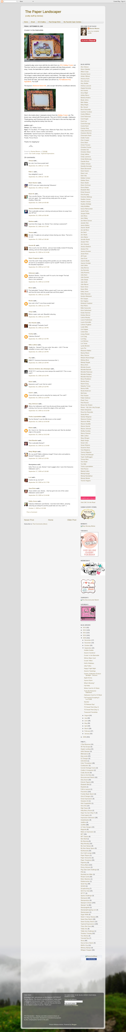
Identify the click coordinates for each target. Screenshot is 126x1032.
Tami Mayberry (85, 450)
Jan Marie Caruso (86, 220)
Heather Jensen (86, 199)
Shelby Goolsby (85, 431)
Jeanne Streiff (85, 227)
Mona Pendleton (86, 379)
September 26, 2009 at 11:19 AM (39, 445)
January (87, 733)
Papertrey (84, 862)
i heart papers (85, 815)
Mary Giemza (85, 355)
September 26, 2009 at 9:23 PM (39, 458)
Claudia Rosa (85, 161)
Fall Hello (87, 685)
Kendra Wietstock (86, 296)
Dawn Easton (33, 183)
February (87, 731)
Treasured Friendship (90, 712)
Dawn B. (31, 193)
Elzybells (83, 787)
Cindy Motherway (86, 159)
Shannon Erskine (86, 419)
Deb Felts (84, 175)
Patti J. (31, 171)
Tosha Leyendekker (35, 416)
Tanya (31, 311)
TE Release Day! (89, 704)
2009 (84, 638)
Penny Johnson (85, 867)
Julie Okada (84, 279)
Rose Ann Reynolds (87, 412)
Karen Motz (84, 289)
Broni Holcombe (86, 109)
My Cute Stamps (86, 846)
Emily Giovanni (85, 192)
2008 (84, 737)
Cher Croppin (85, 140)
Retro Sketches (85, 879)
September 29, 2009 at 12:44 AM (39, 495)
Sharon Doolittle (86, 424)
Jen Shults (84, 234)
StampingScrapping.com (88, 910)
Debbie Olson (85, 180)
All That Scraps (85, 746)
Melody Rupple (85, 362)
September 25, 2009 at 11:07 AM (39, 267)
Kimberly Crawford (86, 303)
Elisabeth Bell (85, 784)
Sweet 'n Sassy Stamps (88, 917)
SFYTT (83, 893)
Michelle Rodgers (86, 374)
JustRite (83, 824)
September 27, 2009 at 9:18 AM (39, 471)
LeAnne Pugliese (86, 324)
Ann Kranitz (33, 322)
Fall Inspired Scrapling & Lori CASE (91, 698)
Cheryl (31, 160)
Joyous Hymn (88, 680)
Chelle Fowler (85, 138)
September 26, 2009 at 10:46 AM (39, 421)
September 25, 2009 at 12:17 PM (39, 305)
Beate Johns (84, 100)
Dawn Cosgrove (34, 258)
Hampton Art (84, 801)
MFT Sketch (84, 836)
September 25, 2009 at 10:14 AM (39, 252)
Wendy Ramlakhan (87, 476)
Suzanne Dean (85, 447)
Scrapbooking (85, 888)
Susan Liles (84, 443)
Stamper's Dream (86, 902)
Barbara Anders (85, 97)
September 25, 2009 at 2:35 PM (39, 328)
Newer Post (29, 520)
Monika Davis (85, 381)
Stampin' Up (84, 905)
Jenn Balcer (84, 237)
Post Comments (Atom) (40, 524)
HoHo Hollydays (89, 663)
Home (26, 22)
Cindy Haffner (85, 154)
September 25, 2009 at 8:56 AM (39, 215)
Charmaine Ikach (86, 135)
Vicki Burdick (33, 440)
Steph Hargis (85, 440)
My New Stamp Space (87, 848)
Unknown (32, 273)
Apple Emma (88, 678)
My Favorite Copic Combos (72, 22)
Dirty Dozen (84, 780)
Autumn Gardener (89, 653)
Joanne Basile (85, 261)
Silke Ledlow (33, 345)
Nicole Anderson (86, 391)
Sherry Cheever (86, 433)
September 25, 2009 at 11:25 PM (39, 397)
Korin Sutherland (86, 310)
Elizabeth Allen (85, 190)
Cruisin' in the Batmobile (91, 655)
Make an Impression (87, 832)
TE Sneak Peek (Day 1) (91, 709)
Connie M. (32, 245)
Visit (88, 502)
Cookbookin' (84, 765)
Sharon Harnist (85, 426)
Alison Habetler (85, 69)
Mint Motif (84, 839)
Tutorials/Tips (85, 938)
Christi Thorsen (85, 145)
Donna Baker (85, 187)
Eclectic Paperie (86, 782)
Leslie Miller (84, 327)
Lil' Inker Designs (86, 827)
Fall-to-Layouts (85, 789)
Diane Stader (85, 183)
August (86, 715)
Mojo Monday (85, 843)
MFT (82, 834)
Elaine (31, 427)
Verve (82, 940)
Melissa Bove (85, 360)
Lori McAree (84, 341)
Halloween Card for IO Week (93, 695)
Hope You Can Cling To (88, 813)
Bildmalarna (84, 754)
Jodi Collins (84, 265)
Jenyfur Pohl (84, 242)
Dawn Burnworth (86, 168)
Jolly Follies (87, 666)
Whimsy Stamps (86, 947)
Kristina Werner (85, 315)
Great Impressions (86, 798)
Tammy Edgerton (86, 452)
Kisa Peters (84, 305)
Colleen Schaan (86, 164)
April (86, 726)
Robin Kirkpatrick (86, 410)
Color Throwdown (86, 763)
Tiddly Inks (84, 928)
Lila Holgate (84, 329)
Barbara (31, 221)
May (86, 723)
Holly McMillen (85, 206)
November (87, 643)
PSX (82, 872)
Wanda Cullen (85, 471)
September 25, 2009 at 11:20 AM (39, 282)
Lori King (83, 339)
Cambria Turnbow (86, 112)
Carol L (31, 392)
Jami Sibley (84, 218)
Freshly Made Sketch (87, 794)
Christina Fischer (86, 147)
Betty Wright (33, 451)
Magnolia (83, 829)
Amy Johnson (33, 403)
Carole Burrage (85, 123)
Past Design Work (55, 22)
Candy (31, 334)
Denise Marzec (94, 28)
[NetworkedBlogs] (91, 956)
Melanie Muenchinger (87, 357)
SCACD (83, 886)
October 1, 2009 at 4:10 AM (37, 508)
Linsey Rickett (85, 334)
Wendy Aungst (85, 473)
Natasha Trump (85, 386)
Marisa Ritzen (85, 353)
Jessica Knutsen (86, 251)
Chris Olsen (84, 142)
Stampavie (84, 898)
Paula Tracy (84, 400)
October (87, 645)
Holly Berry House (86, 810)
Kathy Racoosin (85, 294)
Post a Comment (32, 512)
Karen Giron (84, 287)
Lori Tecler (84, 343)
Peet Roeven (85, 402)
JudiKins (83, 822)
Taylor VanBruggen (87, 457)
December (87, 640)
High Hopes (84, 808)
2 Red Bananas (85, 744)
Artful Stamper (85, 751)
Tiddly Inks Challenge (87, 931)
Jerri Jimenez (85, 244)
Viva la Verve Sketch (87, 943)
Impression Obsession (88, 817)
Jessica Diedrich (34, 208)
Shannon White (85, 421)
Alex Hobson (85, 67)
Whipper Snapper (86, 950)
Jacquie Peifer (85, 213)
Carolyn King (85, 128)
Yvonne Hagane (86, 480)
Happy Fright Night (90, 668)
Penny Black (84, 865)
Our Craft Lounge (34, 153)
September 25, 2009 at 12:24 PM (39, 317)
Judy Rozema (85, 272)
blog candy (84, 756)
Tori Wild (83, 464)
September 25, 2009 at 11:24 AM (39, 294)
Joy (30, 357)
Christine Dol (85, 149)
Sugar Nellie (84, 914)
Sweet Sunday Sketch (87, 921)
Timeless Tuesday (86, 933)
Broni (30, 288)
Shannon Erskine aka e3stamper (39, 369)
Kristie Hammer (85, 313)
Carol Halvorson (86, 116)
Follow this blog (91, 959)
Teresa (31, 232)
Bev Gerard (84, 107)
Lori (30, 477)
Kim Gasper (84, 298)
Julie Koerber (85, 277)
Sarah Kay (84, 884)
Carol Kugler (84, 119)
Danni (31, 381)
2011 (84, 632)
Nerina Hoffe (85, 388)
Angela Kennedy (86, 88)
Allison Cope (84, 71)
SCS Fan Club (85, 891)
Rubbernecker (85, 881)
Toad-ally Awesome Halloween (90, 691)
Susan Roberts (85, 445)
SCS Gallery (42, 22)
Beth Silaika (84, 102)
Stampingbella (85, 907)
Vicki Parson (84, 469)
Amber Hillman (85, 76)
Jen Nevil (83, 232)
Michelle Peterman (86, 372)
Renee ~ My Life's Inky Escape (90, 407)
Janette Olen (85, 223)
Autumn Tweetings (90, 671)
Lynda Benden (85, 346)
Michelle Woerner (86, 376)
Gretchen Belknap (86, 197)
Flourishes (84, 791)
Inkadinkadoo (85, 820)
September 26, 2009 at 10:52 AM (39, 434)
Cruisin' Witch (88, 660)
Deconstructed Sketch (87, 777)
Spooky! (86, 702)
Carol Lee (84, 121)
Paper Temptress (86, 860)
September (88, 648)
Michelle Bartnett (86, 369)
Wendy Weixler (85, 478)
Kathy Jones (33, 501)
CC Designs (84, 758)
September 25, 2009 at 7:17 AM (39, 166)
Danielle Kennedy (86, 166)
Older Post (71, 520)
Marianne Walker (86, 350)
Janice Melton (85, 225)
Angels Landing (85, 749)
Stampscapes (85, 912)
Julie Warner (84, 284)
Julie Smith (84, 282)
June (86, 720)
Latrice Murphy (85, 317)
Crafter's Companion (87, 770)
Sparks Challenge (86, 895)
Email (33, 22)
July (85, 718)
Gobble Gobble (89, 650)
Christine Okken (86, 152)
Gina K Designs (85, 796)
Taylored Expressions (47, 153)
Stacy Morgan (85, 438)
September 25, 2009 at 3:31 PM (39, 339)
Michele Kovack (85, 367)
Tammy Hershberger (87, 454)
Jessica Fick (84, 249)
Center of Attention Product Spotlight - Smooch (92, 674)
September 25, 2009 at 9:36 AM (39, 239)
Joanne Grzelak (86, 263)
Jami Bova (84, 216)
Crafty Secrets (85, 772)
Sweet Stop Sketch (86, 919)
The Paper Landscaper (43, 12)
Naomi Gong (85, 383)
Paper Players (85, 855)
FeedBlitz (75, 1005)
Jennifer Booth (85, 239)
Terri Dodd (84, 461)
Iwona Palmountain (87, 209)
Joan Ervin (32, 488)
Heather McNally (86, 204)
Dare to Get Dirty (86, 775)
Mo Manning (84, 841)
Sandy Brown (85, 414)
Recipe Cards (85, 876)
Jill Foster (84, 256)
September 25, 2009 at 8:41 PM (39, 375)
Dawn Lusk (84, 173)
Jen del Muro (85, 230)
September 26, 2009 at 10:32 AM (39, 410)
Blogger (74, 1024)
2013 (84, 627)
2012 (84, 630)
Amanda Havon (85, 74)
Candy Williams (85, 114)
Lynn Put (83, 348)
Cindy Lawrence (86, 156)
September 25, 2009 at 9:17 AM (39, 226)
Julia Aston (84, 275)
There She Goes (86, 926)
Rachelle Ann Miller (87, 874)
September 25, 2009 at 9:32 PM (39, 386)
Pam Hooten (84, 395)
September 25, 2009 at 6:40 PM (39, 362)
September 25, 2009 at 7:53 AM (39, 188)
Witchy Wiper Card (90, 658)
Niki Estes (84, 393)
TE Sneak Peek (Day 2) (91, 707)
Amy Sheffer (84, 83)
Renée (31, 300)
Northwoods (84, 850)
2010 (84, 635)
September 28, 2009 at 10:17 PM (39, 482)
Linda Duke (84, 331)
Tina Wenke (84, 936)
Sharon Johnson (86, 428)
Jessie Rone (84, 253)
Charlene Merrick (86, 133)
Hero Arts (84, 805)
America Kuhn (85, 78)
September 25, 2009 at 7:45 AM (39, 176)
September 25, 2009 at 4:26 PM (39, 352)
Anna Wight (84, 93)
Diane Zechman (86, 185)
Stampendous (85, 900)
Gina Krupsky (85, 194)
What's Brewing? (89, 683)
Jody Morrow (85, 268)
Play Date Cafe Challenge (89, 869)
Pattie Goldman (85, 398)
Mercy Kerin (84, 365)
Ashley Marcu (85, 95)
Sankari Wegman (86, 417)
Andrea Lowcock (86, 86)
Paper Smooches (86, 858)
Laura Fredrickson (86, 320)
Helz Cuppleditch (86, 803)
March (86, 728)
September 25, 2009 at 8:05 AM (39, 202)
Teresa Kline (84, 459)
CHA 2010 (84, 761)
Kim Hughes (84, 301)
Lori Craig (84, 336)
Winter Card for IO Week (91, 688)
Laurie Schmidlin (86, 322)
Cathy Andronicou (86, 130)
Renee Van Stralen (86, 405)
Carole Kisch (85, 126)
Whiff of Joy (84, 945)
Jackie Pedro (85, 211)
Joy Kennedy (85, 270)
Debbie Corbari (85, 178)
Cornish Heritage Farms (88, 768)
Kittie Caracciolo (86, 308)
